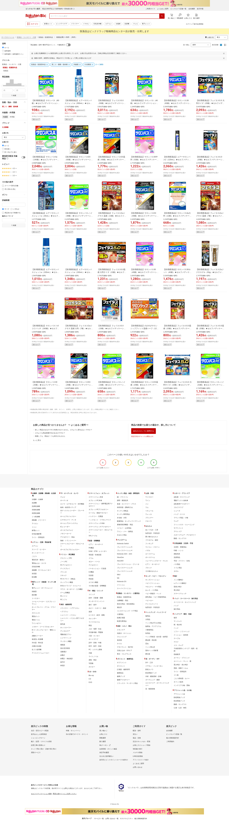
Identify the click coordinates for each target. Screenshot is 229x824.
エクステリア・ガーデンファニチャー (157, 684)
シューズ (177, 511)
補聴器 (62, 645)
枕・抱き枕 (178, 625)
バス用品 (177, 564)
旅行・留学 (93, 605)
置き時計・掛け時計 (181, 665)
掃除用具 (177, 554)
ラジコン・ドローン (152, 547)
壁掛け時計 (178, 587)
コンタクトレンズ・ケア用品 (127, 611)
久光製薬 (5, 127)
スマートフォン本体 (96, 497)
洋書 (90, 653)
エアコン (108, 24)
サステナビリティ (126, 818)
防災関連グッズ (151, 673)
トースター (36, 598)
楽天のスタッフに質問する (143, 431)
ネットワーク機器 (66, 582)
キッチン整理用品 (123, 514)
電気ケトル (36, 620)
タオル (176, 571)
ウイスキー (149, 497)
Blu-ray (91, 675)
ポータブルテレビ (66, 530)
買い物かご (103, 731)
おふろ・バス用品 (151, 590)
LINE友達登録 (138, 756)
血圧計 (62, 662)
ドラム (91, 558)
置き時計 (177, 590)
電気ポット (36, 616)
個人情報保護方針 (172, 738)
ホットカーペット (38, 553)
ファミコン (121, 585)
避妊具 (119, 607)
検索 (14, 95)
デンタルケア (65, 631)
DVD (90, 682)
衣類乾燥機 (36, 510)
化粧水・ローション (124, 633)
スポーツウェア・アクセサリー (185, 535)
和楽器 (91, 579)
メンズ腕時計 (178, 580)
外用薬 (12, 117)
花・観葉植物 (150, 689)
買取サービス (36, 752)
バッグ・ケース (179, 514)
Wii (118, 578)
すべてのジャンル (7, 37)
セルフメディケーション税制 (41, 794)
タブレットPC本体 (95, 500)
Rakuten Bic (36, 16)
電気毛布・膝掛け (38, 560)
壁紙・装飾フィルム (181, 668)
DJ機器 (91, 572)
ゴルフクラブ (178, 507)
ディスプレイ (65, 568)
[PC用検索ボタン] (162, 16)
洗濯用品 (177, 557)
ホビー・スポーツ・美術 (97, 608)
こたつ (34, 556)
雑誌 (90, 625)
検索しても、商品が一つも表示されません (50, 436)
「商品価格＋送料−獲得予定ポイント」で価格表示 (47, 45)
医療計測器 (121, 618)
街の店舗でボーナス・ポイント (77, 734)
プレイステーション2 (124, 571)
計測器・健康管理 (123, 669)
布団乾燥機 (36, 513)
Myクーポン (103, 745)
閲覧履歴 (102, 738)
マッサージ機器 (65, 641)
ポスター (92, 667)
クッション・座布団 (181, 635)
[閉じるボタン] (224, 53)
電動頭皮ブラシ (65, 634)
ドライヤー (75, 24)
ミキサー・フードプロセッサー (43, 627)
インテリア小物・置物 (182, 685)
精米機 (34, 595)
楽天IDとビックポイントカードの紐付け (113, 760)
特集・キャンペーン (73, 731)
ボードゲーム (150, 557)
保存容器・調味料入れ (125, 507)
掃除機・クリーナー (39, 520)
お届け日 (5, 142)
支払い (135, 734)
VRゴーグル (93, 536)
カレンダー (93, 618)
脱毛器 (62, 624)
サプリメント (122, 662)
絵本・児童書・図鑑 (96, 598)
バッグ (176, 606)
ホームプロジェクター (68, 516)
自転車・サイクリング (182, 497)
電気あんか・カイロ (39, 563)
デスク (176, 642)
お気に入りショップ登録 (141, 745)
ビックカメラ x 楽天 (33, 9)
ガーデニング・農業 (152, 680)
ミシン (34, 527)
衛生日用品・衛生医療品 (126, 604)
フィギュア (149, 544)
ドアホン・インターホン (154, 666)
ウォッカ (148, 514)
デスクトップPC (66, 558)
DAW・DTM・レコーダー (98, 551)
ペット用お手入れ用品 (153, 623)
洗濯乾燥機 (36, 506)
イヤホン (86, 24)
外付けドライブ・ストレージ (70, 586)
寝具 (175, 618)
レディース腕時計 (180, 583)
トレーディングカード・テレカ (156, 561)
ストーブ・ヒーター (39, 549)
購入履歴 (102, 741)
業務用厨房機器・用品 (125, 525)
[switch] (23, 157)
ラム (147, 507)
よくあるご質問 (162, 9)
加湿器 (34, 573)
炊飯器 (34, 591)
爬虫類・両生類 (151, 640)
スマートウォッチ (180, 594)
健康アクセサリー (123, 680)
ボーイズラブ (93, 639)
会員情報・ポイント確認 (108, 749)
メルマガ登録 (137, 752)
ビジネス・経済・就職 (97, 615)
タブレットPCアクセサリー (98, 509)
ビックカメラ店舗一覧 (178, 9)
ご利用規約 (170, 741)
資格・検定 (93, 660)
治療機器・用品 (122, 600)
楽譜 (90, 612)
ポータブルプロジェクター (69, 549)
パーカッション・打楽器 (97, 568)
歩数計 (62, 655)
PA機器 (91, 548)
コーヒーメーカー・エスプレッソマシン (44, 603)
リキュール (149, 511)
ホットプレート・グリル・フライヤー (44, 608)
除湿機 (34, 577)
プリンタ (63, 572)
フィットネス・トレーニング (184, 525)
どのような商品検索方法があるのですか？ (50, 433)
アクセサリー (93, 565)
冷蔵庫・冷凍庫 (37, 499)
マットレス (178, 621)
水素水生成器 (36, 646)
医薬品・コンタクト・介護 (26, 37)
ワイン (147, 500)
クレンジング (122, 637)
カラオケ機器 (93, 582)
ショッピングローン (38, 738)
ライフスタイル (94, 622)
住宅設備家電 (36, 534)
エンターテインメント (97, 601)
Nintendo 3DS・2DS (124, 554)
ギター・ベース (94, 562)
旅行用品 (177, 609)
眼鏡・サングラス (180, 538)
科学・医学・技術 (95, 646)
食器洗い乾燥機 (37, 639)
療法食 (147, 654)
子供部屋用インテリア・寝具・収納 (186, 650)
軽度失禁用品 (122, 621)
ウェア (176, 521)
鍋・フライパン (122, 497)
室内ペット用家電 (151, 650)
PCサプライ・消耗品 (67, 579)
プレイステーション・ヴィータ (128, 564)
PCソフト (63, 599)
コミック (92, 594)
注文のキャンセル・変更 (141, 741)
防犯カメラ (149, 669)
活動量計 (63, 652)
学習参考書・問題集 (96, 632)
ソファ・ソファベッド (182, 631)
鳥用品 (147, 633)
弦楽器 (91, 575)
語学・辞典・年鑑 (95, 643)
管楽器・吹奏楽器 (95, 555)
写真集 (91, 663)
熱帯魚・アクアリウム (153, 626)
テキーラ (148, 521)
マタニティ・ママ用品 (153, 587)
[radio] (3, 47)
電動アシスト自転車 (181, 500)
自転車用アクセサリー (182, 504)
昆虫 (147, 644)
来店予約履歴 (104, 752)
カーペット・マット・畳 (182, 661)
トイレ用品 (178, 568)
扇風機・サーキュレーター (41, 570)
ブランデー (149, 518)
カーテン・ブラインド (182, 658)
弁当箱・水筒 (122, 518)
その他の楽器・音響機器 (97, 586)
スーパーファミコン (124, 588)
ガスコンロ (36, 613)
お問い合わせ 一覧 (111, 818)
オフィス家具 (178, 682)
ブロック (148, 568)
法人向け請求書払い (106, 756)
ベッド (176, 628)
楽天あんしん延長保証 (39, 734)
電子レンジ (146, 24)
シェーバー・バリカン (68, 615)
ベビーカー (149, 600)
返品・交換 (137, 738)
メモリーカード (65, 534)
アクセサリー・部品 (67, 537)
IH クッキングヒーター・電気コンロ (44, 631)
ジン (147, 504)
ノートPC (63, 562)
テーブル (177, 638)
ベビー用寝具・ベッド (153, 594)
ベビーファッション (152, 583)
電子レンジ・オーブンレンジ (42, 588)
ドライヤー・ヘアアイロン (69, 608)
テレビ (135, 24)
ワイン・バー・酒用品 (125, 531)
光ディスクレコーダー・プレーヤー (72, 512)
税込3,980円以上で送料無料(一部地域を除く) (58, 9)
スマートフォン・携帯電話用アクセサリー (101, 505)
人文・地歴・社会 (95, 629)
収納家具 (177, 654)
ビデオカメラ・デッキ (68, 520)
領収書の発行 (137, 749)
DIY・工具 (149, 662)
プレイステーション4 (124, 550)
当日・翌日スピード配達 (40, 731)
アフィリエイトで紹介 (141, 760)
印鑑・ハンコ (178, 550)
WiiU (118, 575)
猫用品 (147, 616)
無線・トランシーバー (68, 540)
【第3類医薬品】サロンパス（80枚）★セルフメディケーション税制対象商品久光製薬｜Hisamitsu (46, 103)
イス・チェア (178, 645)
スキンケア (121, 630)
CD (90, 679)
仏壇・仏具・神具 (180, 708)
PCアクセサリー (66, 565)
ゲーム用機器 (65, 593)
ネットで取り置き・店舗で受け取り (43, 749)
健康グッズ (121, 676)
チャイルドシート (151, 604)
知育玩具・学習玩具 (152, 533)
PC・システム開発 (95, 649)
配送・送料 (137, 731)
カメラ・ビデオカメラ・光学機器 (72, 504)
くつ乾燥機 (36, 517)
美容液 (119, 640)
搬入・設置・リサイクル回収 (41, 741)
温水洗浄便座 (65, 648)
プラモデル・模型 (151, 540)
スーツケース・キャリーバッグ (185, 602)
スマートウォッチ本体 (97, 523)
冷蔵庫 (118, 24)
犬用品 (147, 619)
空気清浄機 (97, 24)
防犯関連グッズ (179, 697)
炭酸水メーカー (37, 636)
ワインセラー (36, 623)
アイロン (35, 523)
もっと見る (37, 440)
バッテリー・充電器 (96, 516)
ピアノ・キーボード (96, 544)
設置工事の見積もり (38, 745)
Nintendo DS (121, 581)
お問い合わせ (137, 767)
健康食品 (120, 673)
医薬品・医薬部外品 (124, 597)
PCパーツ (63, 596)
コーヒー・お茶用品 (124, 528)
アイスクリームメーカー (40, 653)
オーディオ (64, 500)
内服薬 (5, 117)
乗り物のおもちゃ (151, 537)
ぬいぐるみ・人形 (151, 530)
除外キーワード (7, 216)
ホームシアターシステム (69, 523)
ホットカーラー (65, 627)
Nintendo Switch (123, 544)
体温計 (62, 665)
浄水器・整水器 (37, 643)
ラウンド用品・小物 (181, 518)
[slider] (2, 86)
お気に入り (103, 734)
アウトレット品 (179, 694)
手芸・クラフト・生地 (182, 561)
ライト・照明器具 (38, 537)
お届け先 (5, 133)
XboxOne (120, 557)
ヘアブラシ (64, 612)
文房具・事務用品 (180, 547)
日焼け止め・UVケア (124, 650)
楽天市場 (200, 9)
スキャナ (63, 575)
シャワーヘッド (65, 638)
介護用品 (120, 614)
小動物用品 (149, 630)
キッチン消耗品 (122, 511)
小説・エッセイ (94, 636)
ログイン (189, 24)
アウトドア (178, 531)
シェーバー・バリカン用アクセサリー (72, 619)
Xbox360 (120, 561)
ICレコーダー (65, 527)
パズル (147, 550)
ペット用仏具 (150, 647)
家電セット (48, 24)
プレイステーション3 (124, 568)
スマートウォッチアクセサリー (100, 527)
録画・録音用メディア (68, 507)
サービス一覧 (99, 818)
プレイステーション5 (124, 547)
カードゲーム (150, 554)
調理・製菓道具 (122, 500)
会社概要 (191, 9)
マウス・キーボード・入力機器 (71, 589)
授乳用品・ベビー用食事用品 (155, 597)
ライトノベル (93, 656)
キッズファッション (152, 580)
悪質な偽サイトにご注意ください (65, 794)
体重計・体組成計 (66, 659)
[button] (4, 82)
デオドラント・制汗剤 (125, 647)
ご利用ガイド (150, 9)
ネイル (119, 644)
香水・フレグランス (124, 654)
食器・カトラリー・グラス (126, 504)
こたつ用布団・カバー (182, 678)
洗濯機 (126, 24)
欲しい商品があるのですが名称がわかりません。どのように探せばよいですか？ (63, 430)
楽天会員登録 (198, 24)
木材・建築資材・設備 (153, 676)
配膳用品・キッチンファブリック (129, 521)
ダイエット (121, 666)
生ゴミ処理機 (36, 649)
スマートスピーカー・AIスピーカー (72, 545)
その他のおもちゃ (151, 571)
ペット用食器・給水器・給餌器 (156, 637)
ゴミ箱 (176, 675)
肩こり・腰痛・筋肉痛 (10, 106)
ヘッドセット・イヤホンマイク (100, 520)
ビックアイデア (61, 24)
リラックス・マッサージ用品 (127, 683)
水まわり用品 (122, 535)
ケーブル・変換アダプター (98, 513)
